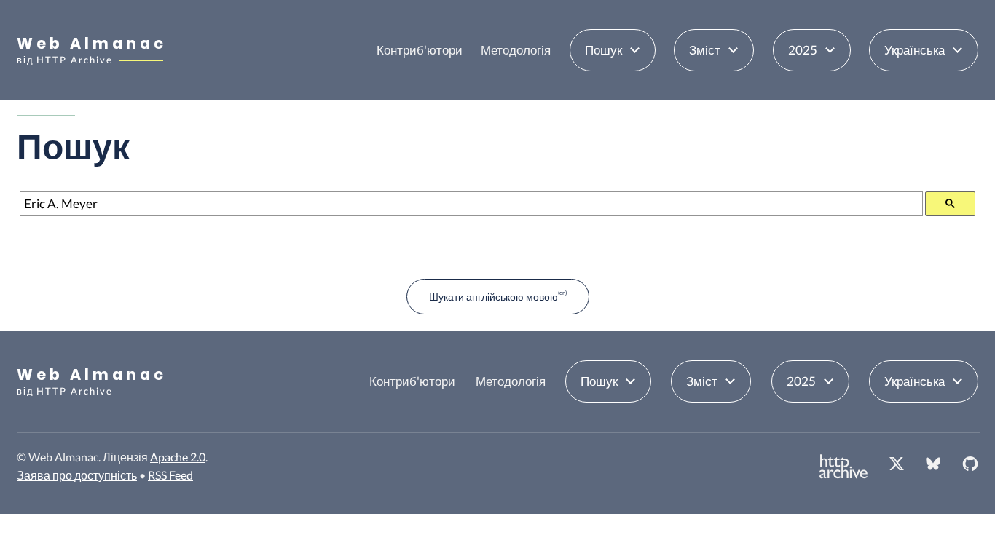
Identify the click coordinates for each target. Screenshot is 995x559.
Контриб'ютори (420, 50)
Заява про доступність (77, 475)
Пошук (603, 50)
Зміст (704, 50)
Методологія (516, 50)
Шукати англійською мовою (493, 296)
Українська (914, 50)
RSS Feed (170, 475)
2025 (802, 50)
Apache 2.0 (177, 457)
